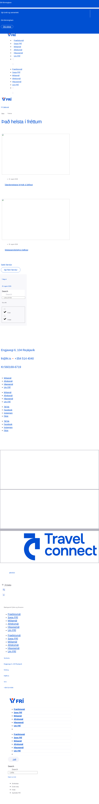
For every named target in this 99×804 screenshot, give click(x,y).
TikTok (6, 407)
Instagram (8, 413)
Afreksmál (18, 50)
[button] (10, 269)
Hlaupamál (18, 53)
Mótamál (17, 47)
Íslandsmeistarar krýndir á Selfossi (19, 185)
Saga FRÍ (18, 44)
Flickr (6, 416)
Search (5, 291)
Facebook (8, 410)
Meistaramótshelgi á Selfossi (16, 250)
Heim (2, 113)
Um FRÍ (17, 56)
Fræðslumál (19, 40)
